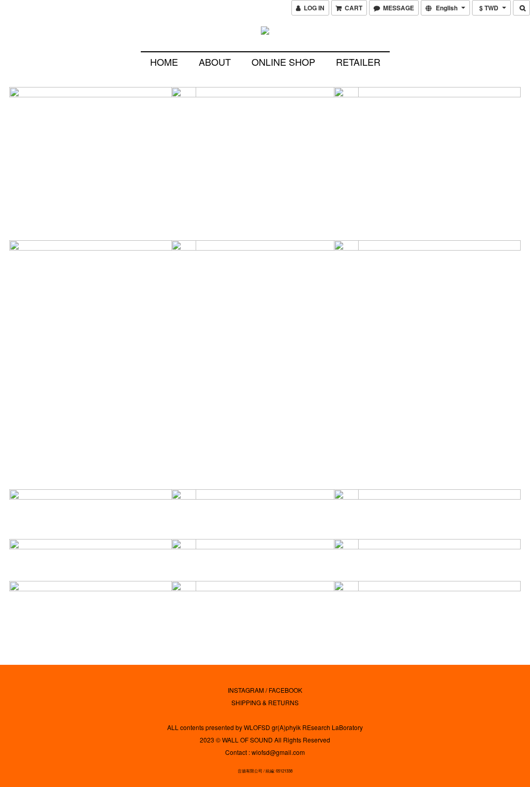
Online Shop (283, 61)
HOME (164, 61)
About (215, 61)
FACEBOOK (285, 690)
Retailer (358, 61)
